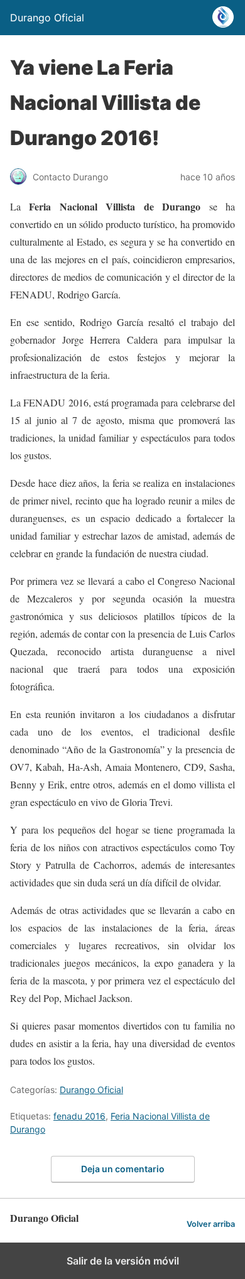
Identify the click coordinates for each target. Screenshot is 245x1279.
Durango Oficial (91, 1089)
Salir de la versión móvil (123, 1261)
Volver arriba (211, 1224)
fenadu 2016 (79, 1116)
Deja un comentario (123, 1168)
